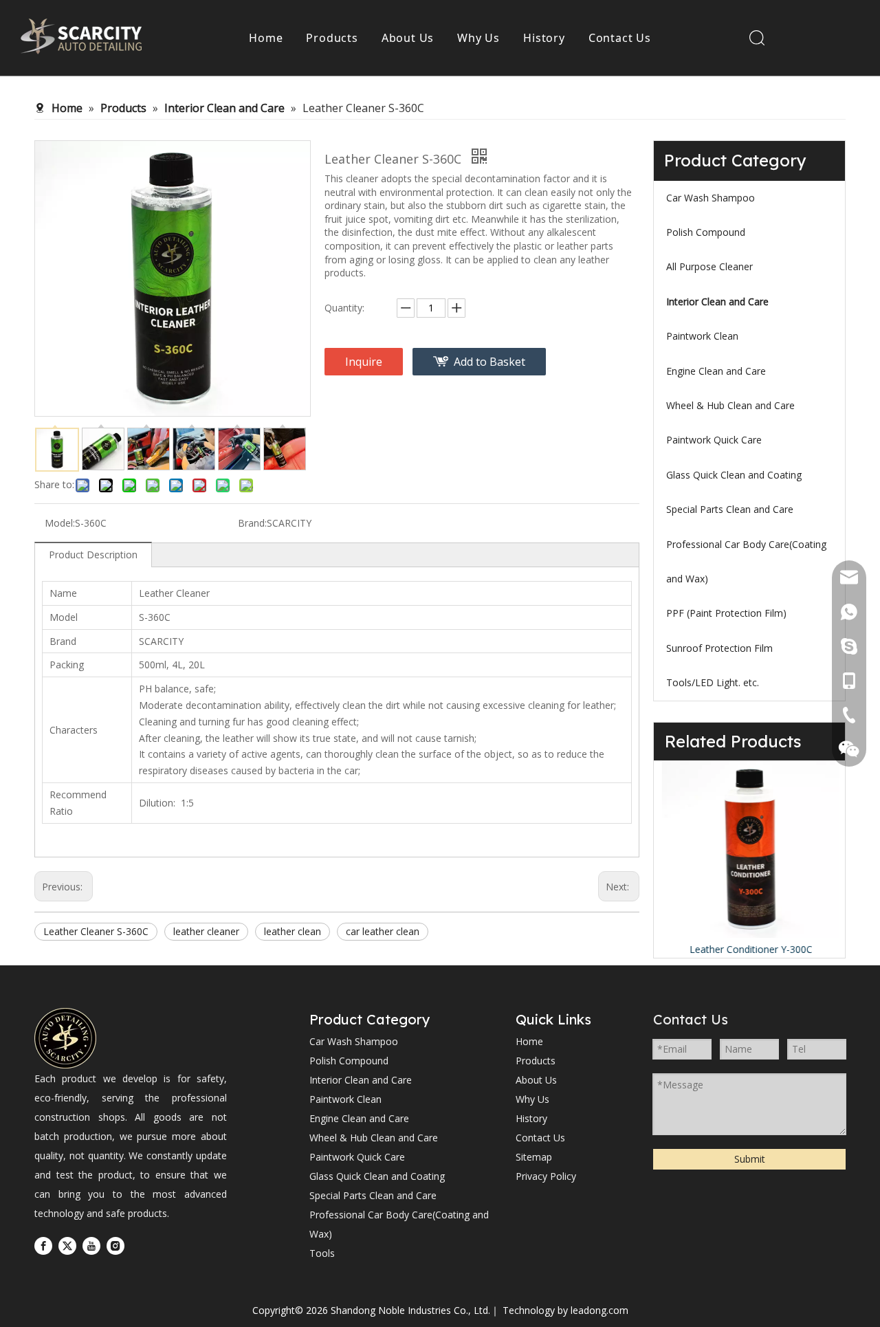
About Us (408, 37)
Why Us (478, 37)
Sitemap (534, 1156)
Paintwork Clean (702, 335)
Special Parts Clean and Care (729, 509)
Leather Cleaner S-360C (95, 931)
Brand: (252, 522)
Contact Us (619, 37)
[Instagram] (115, 1246)
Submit (749, 1158)
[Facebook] (43, 1246)
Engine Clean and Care (716, 370)
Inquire (363, 361)
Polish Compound (705, 232)
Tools (322, 1253)
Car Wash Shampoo (710, 197)
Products (332, 37)
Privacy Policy (546, 1176)
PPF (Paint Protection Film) (726, 612)
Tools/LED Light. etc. (712, 682)
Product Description (93, 554)
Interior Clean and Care (717, 301)
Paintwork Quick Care (714, 439)
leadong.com (599, 1310)
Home (266, 37)
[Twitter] (67, 1246)
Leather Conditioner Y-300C (749, 949)
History (544, 37)
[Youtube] (91, 1246)
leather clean (292, 931)
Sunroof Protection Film (719, 648)
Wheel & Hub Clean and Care (730, 405)
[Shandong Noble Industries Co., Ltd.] (65, 1038)
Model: (60, 522)
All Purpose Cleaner (709, 266)
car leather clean (382, 931)
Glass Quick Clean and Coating (734, 474)
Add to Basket (489, 361)
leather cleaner (206, 931)
